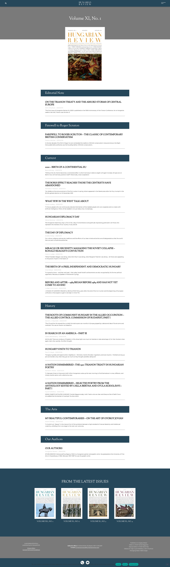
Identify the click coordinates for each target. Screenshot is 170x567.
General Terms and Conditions (31, 550)
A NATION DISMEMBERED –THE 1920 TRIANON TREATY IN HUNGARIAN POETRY (84, 366)
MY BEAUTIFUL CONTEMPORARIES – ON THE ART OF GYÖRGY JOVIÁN (84, 418)
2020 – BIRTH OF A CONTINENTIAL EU (65, 167)
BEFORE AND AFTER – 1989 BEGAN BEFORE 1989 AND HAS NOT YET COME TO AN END (81, 284)
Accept (118, 564)
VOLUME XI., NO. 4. (125, 521)
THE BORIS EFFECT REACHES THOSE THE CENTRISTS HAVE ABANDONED (78, 184)
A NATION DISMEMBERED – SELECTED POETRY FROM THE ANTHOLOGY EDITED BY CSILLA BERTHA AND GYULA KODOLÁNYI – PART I (83, 386)
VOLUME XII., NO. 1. (45, 521)
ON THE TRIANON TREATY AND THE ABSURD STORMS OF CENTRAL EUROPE (83, 103)
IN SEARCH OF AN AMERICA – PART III (66, 333)
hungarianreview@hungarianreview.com (87, 547)
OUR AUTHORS (53, 448)
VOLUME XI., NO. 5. (98, 521)
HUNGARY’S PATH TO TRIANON (63, 349)
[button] (5, 3)
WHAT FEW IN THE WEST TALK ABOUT (67, 201)
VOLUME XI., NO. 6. (71, 521)
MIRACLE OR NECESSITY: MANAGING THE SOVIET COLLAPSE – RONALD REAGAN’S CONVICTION (80, 250)
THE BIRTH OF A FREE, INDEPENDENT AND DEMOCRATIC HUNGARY (83, 266)
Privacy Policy (31, 548)
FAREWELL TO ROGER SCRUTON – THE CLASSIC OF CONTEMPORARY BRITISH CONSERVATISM (84, 136)
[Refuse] (167, 564)
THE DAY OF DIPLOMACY (59, 232)
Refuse (125, 564)
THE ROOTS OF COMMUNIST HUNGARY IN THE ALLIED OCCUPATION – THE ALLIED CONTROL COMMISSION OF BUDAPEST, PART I (84, 316)
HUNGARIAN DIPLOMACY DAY (62, 217)
